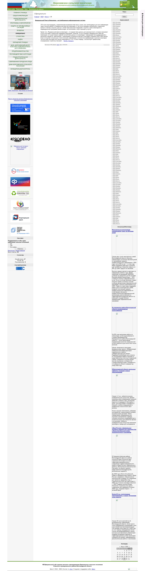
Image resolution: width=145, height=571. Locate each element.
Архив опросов (20, 250)
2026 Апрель (116, 216)
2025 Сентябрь (117, 204)
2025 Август (116, 202)
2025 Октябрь (117, 206)
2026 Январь (116, 211)
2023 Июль (116, 157)
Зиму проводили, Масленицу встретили (20, 90)
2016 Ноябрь (116, 40)
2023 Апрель (116, 152)
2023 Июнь (116, 156)
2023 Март (116, 150)
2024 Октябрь (117, 184)
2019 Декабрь (117, 81)
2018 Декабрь (117, 63)
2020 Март (116, 86)
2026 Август (116, 223)
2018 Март (116, 53)
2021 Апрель (116, 109)
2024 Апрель (116, 173)
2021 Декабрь (117, 124)
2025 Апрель (116, 195)
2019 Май (115, 69)
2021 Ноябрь (116, 122)
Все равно (13, 247)
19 (117, 557)
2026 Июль (116, 222)
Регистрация (19, 9)
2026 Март (116, 214)
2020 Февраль (117, 85)
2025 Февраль (117, 191)
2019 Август (116, 74)
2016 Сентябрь (117, 37)
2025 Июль (116, 200)
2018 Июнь (116, 56)
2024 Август (116, 181)
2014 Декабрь (117, 29)
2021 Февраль (117, 106)
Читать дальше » (69, 41)
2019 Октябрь (117, 77)
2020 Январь (116, 83)
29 (124, 559)
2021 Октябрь (117, 120)
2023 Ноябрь (116, 165)
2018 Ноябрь (116, 61)
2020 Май (115, 90)
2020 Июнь (116, 92)
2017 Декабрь (117, 47)
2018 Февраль (117, 51)
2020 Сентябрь (117, 97)
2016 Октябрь (117, 38)
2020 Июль (116, 93)
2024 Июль (116, 179)
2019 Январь (116, 65)
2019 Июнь (116, 70)
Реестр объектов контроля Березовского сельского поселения (20, 99)
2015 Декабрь (117, 33)
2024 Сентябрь (117, 182)
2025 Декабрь (117, 209)
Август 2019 (124, 546)
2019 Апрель (116, 67)
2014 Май (115, 28)
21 (122, 557)
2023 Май (115, 154)
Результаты (11, 250)
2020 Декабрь (117, 102)
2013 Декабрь (117, 24)
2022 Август (116, 138)
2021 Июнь (116, 113)
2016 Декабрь (117, 42)
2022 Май (115, 133)
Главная (36, 16)
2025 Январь (116, 189)
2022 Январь (116, 125)
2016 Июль (116, 35)
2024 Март (116, 172)
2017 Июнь (116, 45)
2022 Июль (116, 136)
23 (126, 557)
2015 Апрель (116, 31)
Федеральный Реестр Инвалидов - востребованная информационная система (60, 20)
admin (58, 44)
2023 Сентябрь (117, 161)
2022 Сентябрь (117, 140)
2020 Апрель (116, 88)
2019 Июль (116, 72)
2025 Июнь (116, 198)
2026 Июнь (116, 220)
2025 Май (115, 197)
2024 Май (115, 175)
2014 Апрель (116, 26)
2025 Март (116, 193)
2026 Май (115, 218)
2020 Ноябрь (116, 101)
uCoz (71, 569)
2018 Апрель (116, 54)
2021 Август (116, 117)
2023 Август (116, 159)
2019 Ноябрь (116, 79)
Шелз (93, 569)
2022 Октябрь (117, 141)
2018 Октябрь (117, 60)
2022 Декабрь (117, 145)
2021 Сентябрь (117, 118)
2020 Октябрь (117, 99)
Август (47, 16)
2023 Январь (116, 147)
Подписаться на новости (36, 9)
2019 (42, 16)
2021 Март (116, 108)
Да (11, 244)
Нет (11, 245)
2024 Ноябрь (116, 186)
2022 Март (116, 129)
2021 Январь (116, 104)
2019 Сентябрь (117, 76)
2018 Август (116, 58)
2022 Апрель (116, 131)
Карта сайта (11, 9)
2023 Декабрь (117, 166)
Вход (26, 9)
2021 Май (115, 111)
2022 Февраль (117, 127)
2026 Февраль (117, 213)
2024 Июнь (116, 177)
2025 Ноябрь (116, 207)
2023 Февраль (117, 149)
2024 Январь (116, 168)
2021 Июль (116, 115)
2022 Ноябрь (116, 143)
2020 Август (116, 95)
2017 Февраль (117, 44)
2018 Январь (116, 49)
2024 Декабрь (117, 188)
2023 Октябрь (117, 163)
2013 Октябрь (117, 22)
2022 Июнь (116, 134)
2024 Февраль (117, 170)
